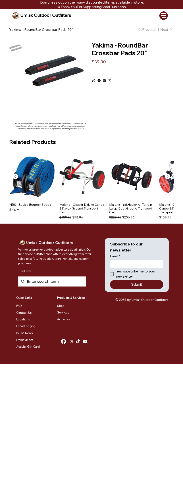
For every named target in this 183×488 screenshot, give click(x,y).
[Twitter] (110, 80)
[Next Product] (167, 176)
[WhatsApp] (94, 80)
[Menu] (163, 15)
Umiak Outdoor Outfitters (45, 15)
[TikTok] (77, 341)
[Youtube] (85, 341)
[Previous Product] (15, 176)
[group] (91, 187)
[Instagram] (70, 341)
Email (115, 256)
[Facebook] (99, 80)
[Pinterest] (104, 80)
